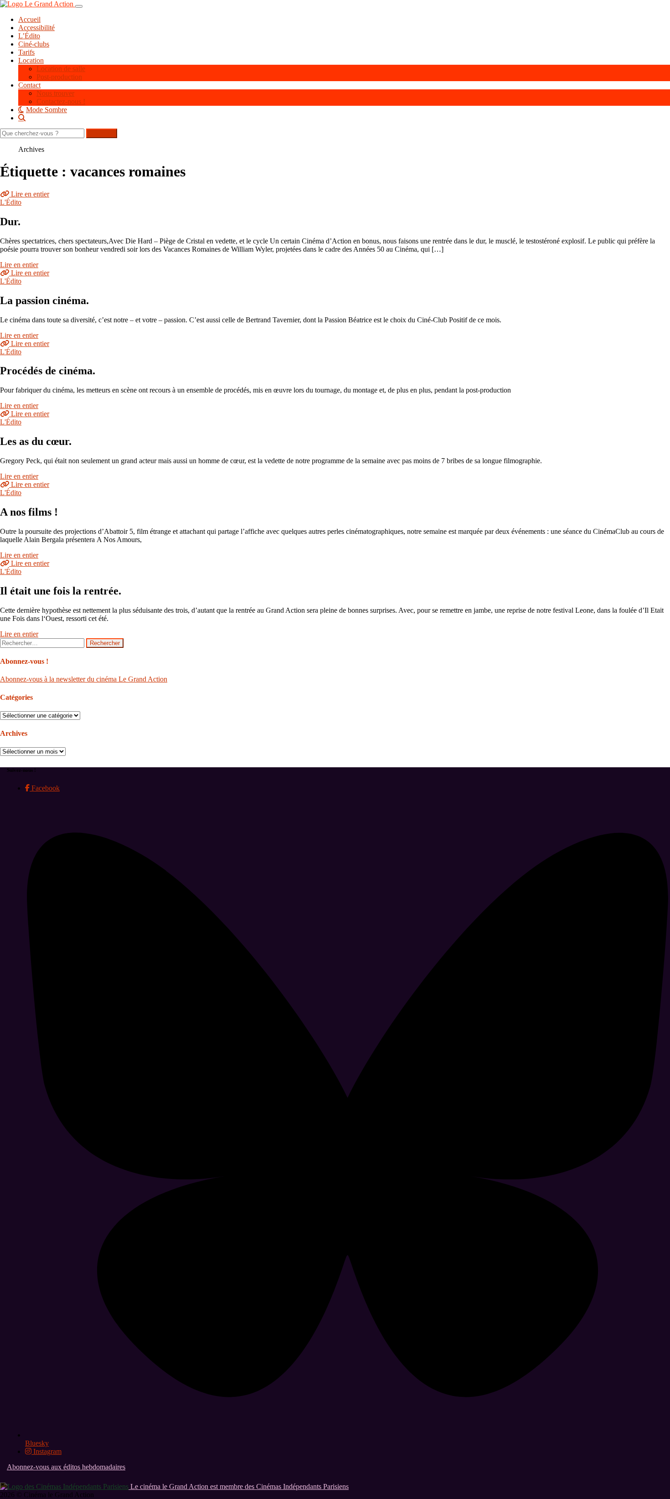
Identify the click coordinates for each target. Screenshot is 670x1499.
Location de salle (60, 68)
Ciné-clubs (33, 44)
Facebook (45, 788)
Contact (29, 85)
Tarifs (26, 52)
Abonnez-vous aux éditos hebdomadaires (66, 1467)
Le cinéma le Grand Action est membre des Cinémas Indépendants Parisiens (239, 1486)
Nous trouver (55, 93)
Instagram (46, 1451)
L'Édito (10, 202)
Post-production (59, 77)
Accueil (29, 19)
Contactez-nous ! (60, 101)
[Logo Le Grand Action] (37, 4)
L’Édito (29, 36)
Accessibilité (36, 27)
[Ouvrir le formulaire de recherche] (344, 117)
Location (31, 60)
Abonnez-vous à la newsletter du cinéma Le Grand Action (83, 679)
